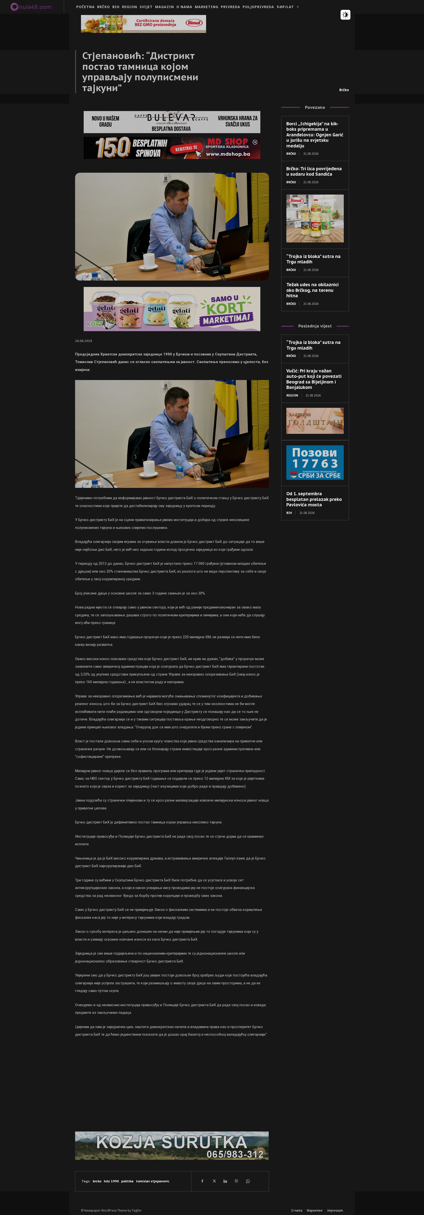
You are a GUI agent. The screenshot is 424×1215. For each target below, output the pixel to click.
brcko (97, 1181)
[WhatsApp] (247, 1181)
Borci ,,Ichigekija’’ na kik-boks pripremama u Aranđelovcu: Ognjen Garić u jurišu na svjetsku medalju (314, 135)
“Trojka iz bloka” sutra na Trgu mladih (313, 259)
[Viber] (236, 1181)
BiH (289, 513)
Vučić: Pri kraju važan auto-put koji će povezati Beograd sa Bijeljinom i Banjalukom (314, 379)
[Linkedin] (225, 1181)
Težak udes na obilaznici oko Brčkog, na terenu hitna (312, 290)
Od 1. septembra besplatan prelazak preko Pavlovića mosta (314, 499)
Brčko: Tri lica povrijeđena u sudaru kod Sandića (314, 171)
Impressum (335, 1210)
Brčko (344, 90)
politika (127, 1181)
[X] (214, 1181)
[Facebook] (202, 1181)
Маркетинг (315, 1210)
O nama (296, 1210)
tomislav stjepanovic (152, 1181)
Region (292, 395)
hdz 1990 (111, 1181)
